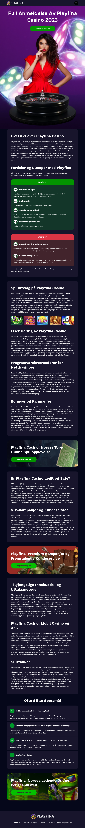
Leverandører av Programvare (60, 823)
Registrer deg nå (42, 28)
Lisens (42, 823)
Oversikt (16, 823)
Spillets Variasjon (30, 823)
